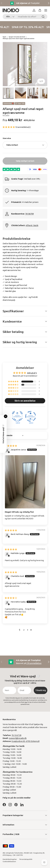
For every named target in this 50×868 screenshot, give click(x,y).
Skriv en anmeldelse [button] (25, 401)
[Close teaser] (5, 416)
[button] (40, 10)
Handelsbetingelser (10, 859)
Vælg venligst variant (25, 161)
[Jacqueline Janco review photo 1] (25, 481)
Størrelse (7, 138)
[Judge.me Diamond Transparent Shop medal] (30, 416)
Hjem (4, 37)
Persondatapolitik (25, 859)
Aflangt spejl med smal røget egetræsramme (18, 38)
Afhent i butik (32, 225)
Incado (6, 115)
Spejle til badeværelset (17, 37)
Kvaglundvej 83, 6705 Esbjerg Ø (25, 741)
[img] (11, 446)
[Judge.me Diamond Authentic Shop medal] (17, 416)
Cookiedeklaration (9, 861)
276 (34, 663)
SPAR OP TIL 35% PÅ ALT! (27, 27)
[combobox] (25, 16)
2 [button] (23, 630)
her (19, 270)
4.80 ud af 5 (32, 373)
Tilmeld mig (40, 690)
